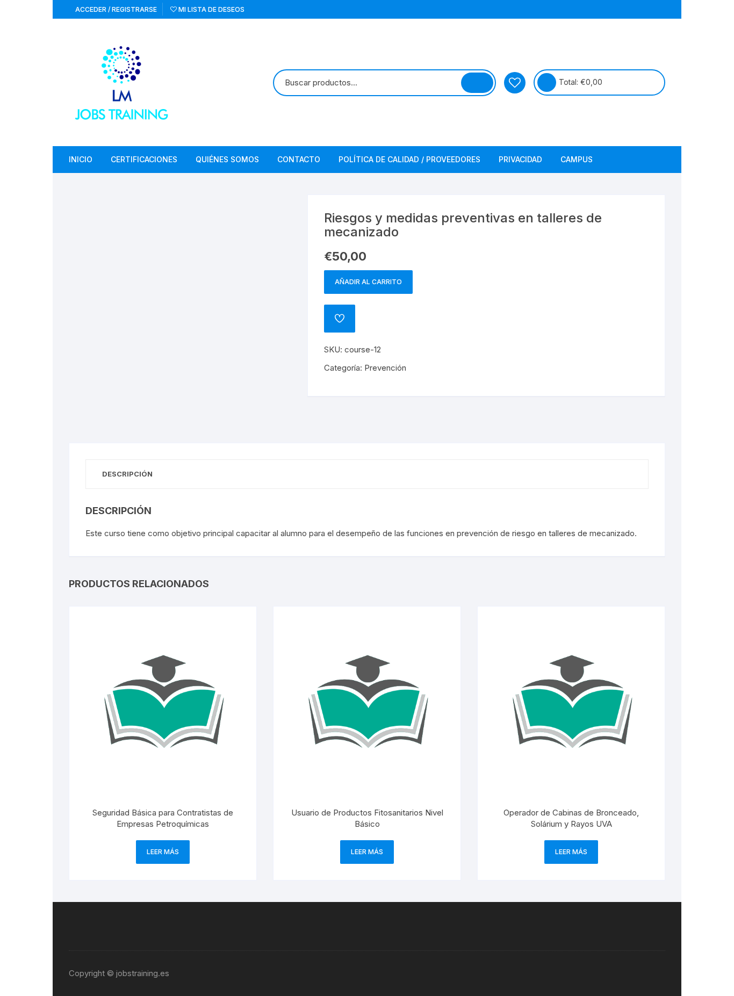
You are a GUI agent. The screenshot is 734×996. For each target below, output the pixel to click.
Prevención (385, 368)
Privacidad (520, 159)
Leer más (163, 852)
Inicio (80, 159)
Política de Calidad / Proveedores (409, 159)
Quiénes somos (227, 159)
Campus (576, 159)
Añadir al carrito (368, 282)
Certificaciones (144, 159)
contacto (298, 159)
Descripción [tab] (127, 474)
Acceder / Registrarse (115, 9)
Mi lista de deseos (210, 9)
